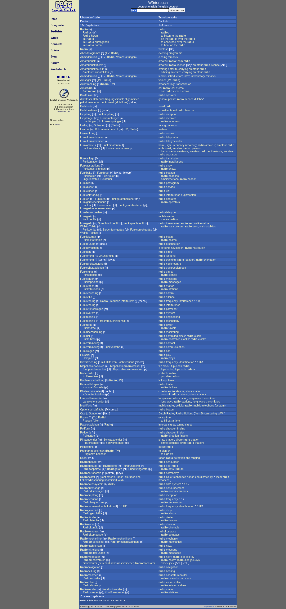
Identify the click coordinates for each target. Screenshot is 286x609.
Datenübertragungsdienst (108, 99)
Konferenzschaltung (92, 380)
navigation (177, 247)
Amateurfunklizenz (91, 65)
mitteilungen (94, 552)
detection (179, 457)
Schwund (99, 125)
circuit (169, 251)
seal (184, 267)
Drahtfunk (86, 106)
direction (171, 428)
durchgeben (102, 42)
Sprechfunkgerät (108, 223)
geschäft (89, 510)
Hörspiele (88, 358)
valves (172, 585)
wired (161, 106)
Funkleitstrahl (88, 236)
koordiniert (110, 480)
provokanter (90, 563)
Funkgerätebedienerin (93, 202)
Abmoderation (88, 57)
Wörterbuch (57, 69)
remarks (173, 57)
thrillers (173, 387)
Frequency (178, 145)
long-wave (164, 398)
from (197, 413)
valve (169, 582)
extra (161, 417)
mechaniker (91, 538)
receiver (171, 118)
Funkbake (86, 172)
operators (171, 154)
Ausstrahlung (88, 84)
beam (169, 236)
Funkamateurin (112, 145)
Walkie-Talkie (88, 226)
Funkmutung (87, 243)
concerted (180, 476)
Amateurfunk (88, 61)
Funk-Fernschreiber (92, 137)
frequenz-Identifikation (97, 506)
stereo (180, 88)
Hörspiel (85, 354)
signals (173, 274)
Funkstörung (87, 301)
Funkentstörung (89, 194)
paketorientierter (90, 102)
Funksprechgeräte (141, 229)
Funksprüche (90, 281)
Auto (86, 88)
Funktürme (89, 328)
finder (180, 432)
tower (169, 324)
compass (174, 534)
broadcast (164, 480)
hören (94, 35)
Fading (84, 125)
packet (172, 99)
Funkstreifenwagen (91, 308)
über (132, 476)
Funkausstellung (90, 165)
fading (162, 125)
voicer (162, 80)
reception (171, 114)
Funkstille (86, 297)
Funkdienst (107, 102)
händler (88, 517)
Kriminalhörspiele (93, 387)
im (84, 38)
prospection (173, 243)
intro (186, 76)
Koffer (87, 373)
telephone (208, 405)
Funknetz (85, 251)
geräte (114, 469)
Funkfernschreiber (91, 212)
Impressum (209, 606)
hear (166, 45)
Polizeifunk (87, 446)
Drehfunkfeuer (88, 110)
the (176, 35)
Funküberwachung (91, 331)
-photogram (168, 183)
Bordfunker (86, 95)
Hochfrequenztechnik (113, 320)
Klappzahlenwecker (92, 366)
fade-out (172, 125)
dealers (173, 520)
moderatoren (94, 560)
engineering (173, 316)
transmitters (213, 401)
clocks (185, 339)
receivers (174, 121)
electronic (164, 247)
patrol (169, 308)
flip (160, 366)
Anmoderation (88, 76)
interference (173, 194)
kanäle (90, 527)
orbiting (162, 69)
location (189, 259)
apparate (92, 469)
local (219, 476)
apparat (88, 465)
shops (172, 513)
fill (165, 420)
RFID (199, 362)
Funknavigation (89, 247)
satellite (173, 69)
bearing (170, 571)
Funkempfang (106, 114)
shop (169, 510)
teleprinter (172, 137)
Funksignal (86, 271)
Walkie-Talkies (89, 232)
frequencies (176, 502)
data (168, 484)
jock (171, 563)
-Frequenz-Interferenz (117, 301)
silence (170, 297)
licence (181, 65)
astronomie (90, 472)
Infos (53, 19)
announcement (175, 488)
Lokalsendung (92, 480)
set (190, 223)
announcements (178, 491)
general (162, 99)
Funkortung (87, 255)
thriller (169, 384)
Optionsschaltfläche (92, 409)
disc (183, 556)
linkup (171, 380)
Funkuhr (85, 335)
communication (175, 347)
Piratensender (88, 439)
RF (181, 499)
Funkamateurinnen (117, 148)
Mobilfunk (121, 102)
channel (170, 524)
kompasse (93, 534)
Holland (188, 413)
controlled (172, 335)
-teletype (167, 212)
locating (170, 255)
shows (172, 168)
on (162, 38)
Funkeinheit (87, 190)
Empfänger (86, 118)
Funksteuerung (89, 293)
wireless (163, 49)
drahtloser (86, 99)
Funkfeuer (103, 172)
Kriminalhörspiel (89, 384)
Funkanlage (87, 158)
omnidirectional (167, 110)
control (170, 133)
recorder (89, 575)
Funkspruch (87, 278)
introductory (198, 76)
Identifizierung (88, 362)
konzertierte (108, 476)
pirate (161, 439)
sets (195, 226)
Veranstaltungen (126, 57)
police (162, 446)
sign (164, 450)
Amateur (190, 145)
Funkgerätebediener (122, 198)
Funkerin (100, 198)
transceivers (176, 226)
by (211, 476)
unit (168, 190)
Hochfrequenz (125, 362)
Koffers (90, 376)
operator (171, 95)
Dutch (162, 413)
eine (137, 476)
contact (170, 343)
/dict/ (57, 124)
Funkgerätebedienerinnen (95, 208)
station (170, 285)
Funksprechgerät (134, 223)
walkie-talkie (201, 223)
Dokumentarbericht (106, 129)
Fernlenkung (87, 133)
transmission (183, 84)
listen (167, 35)
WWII (221, 413)
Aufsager (85, 80)
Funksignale (90, 274)
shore (189, 391)
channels (174, 527)
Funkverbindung (89, 343)
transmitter (208, 398)
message (171, 278)
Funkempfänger (109, 118)
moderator (90, 556)
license (215, 65)
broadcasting (166, 84)
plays (172, 358)
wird (120, 480)
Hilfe (108, 362)
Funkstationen (91, 289)
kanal (87, 524)
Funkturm (86, 324)
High (168, 145)
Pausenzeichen (89, 424)
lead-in (162, 76)
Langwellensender (91, 398)
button (170, 409)
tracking (171, 259)
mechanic (172, 538)
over (180, 38)
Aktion (119, 476)
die (127, 476)
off (171, 453)
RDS (112, 484)
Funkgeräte (89, 219)
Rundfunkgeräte (137, 469)
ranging (195, 457)
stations (173, 289)
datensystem (91, 484)
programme (175, 53)
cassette (171, 575)
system (170, 312)
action (190, 476)
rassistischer (126, 563)
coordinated (202, 476)
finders (184, 435)
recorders (185, 578)
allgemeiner (132, 99)
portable (163, 373)
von (114, 362)
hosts (172, 560)
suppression (188, 194)
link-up (162, 380)
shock (164, 563)
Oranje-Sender (89, 413)
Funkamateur (88, 145)
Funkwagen (87, 351)
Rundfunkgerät (131, 465)
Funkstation (87, 285)
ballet (169, 476)
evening (163, 53)
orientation (210, 259)
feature (162, 129)
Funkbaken (89, 175)
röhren (90, 585)
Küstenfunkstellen (93, 394)
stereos (184, 91)
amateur (163, 61)
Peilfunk (85, 428)
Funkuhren (89, 339)
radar (161, 457)
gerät (110, 465)
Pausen (87, 420)
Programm (86, 450)
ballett (87, 476)
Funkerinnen (104, 205)
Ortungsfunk (106, 255)
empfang (89, 495)
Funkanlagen (90, 161)
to (162, 35)
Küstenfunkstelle (90, 391)
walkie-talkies (208, 226)
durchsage (90, 488)
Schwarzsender (112, 439)
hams (164, 151)
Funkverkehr (112, 347)
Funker (84, 198)
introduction (175, 76)
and (188, 457)
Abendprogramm (90, 53)
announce (170, 42)
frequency (172, 301)
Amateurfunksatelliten (95, 72)
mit (103, 362)
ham (180, 61)
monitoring (172, 331)
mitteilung (89, 549)
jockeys (195, 560)
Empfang (85, 114)
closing (162, 57)
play (168, 354)
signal (169, 271)
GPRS (199, 99)
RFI (197, 301)
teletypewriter (174, 141)
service (189, 99)
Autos (89, 91)
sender (88, 589)
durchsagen (93, 491)
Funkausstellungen (94, 168)
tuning (180, 424)
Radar (83, 457)
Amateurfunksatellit (92, 69)
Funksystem (87, 312)
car (160, 88)
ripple (169, 263)
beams (173, 239)
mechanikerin (120, 538)
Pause (84, 417)
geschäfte (92, 513)
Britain (205, 413)
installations (176, 161)
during (213, 413)
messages (175, 281)
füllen (96, 420)
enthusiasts (215, 151)
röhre (87, 582)
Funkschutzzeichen (92, 267)
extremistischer (108, 563)
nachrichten (91, 545)
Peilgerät (85, 432)
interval (162, 424)
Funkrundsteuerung (91, 263)
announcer (172, 461)
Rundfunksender (112, 589)
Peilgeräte (89, 435)
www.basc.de (64, 111)
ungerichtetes (91, 179)
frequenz (89, 499)
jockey (190, 556)
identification (186, 362)
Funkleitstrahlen (92, 239)
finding (181, 428)
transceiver (172, 223)
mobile (162, 216)
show (169, 165)
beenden (101, 453)
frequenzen (93, 502)
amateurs (182, 151)
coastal (162, 391)
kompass (89, 531)
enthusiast (164, 148)
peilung (88, 571)
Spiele (54, 50)
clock (182, 335)
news (169, 545)
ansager (88, 461)
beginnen (99, 450)
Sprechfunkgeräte (113, 229)
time (168, 417)
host (168, 556)
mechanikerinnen (125, 541)
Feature (84, 129)
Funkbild (85, 183)
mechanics (175, 541)
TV (107, 53)
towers (172, 328)
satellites (176, 72)
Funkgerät (86, 216)
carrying (183, 69)
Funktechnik (87, 316)
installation (172, 158)
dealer (169, 517)
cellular (180, 405)
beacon (189, 110)
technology (172, 320)
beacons (174, 175)
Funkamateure (91, 148)
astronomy (172, 472)
